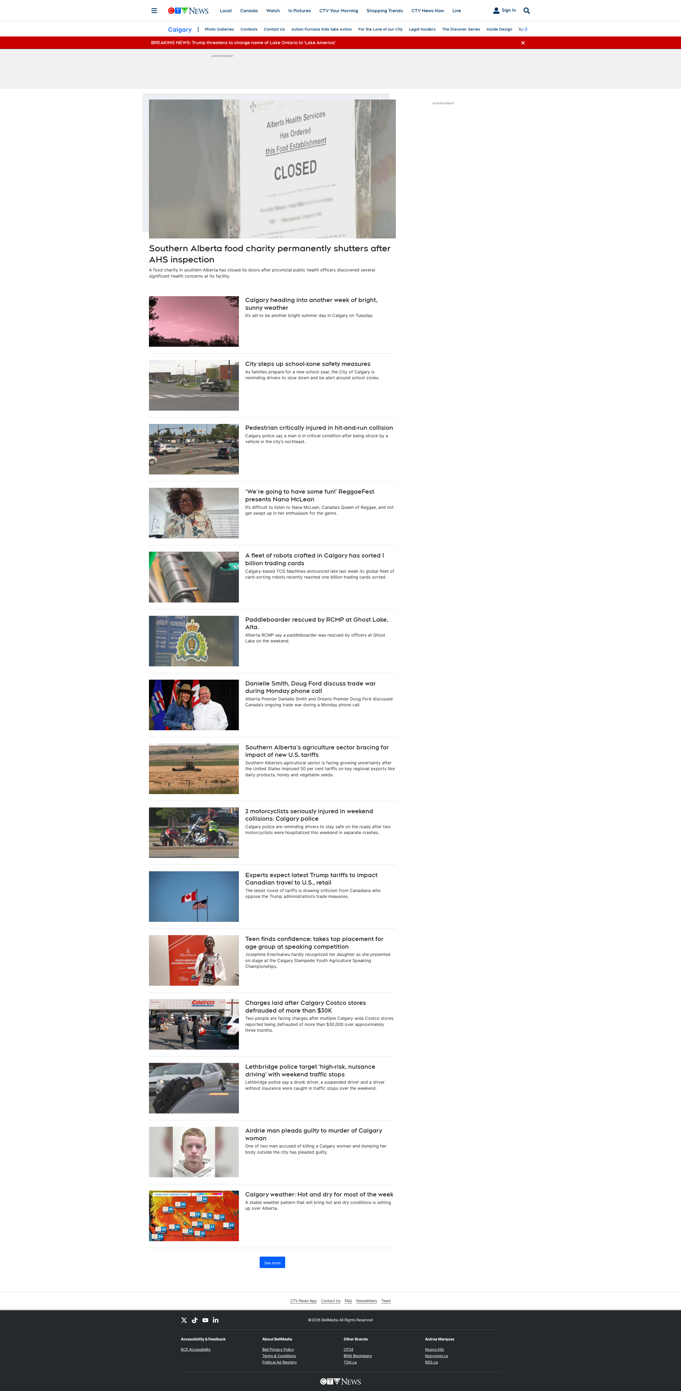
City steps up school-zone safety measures (308, 363)
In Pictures (299, 10)
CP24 (348, 1349)
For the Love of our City (380, 29)
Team (386, 1300)
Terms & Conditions (279, 1355)
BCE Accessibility (196, 1349)
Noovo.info (434, 1349)
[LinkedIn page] (216, 1320)
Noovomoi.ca (436, 1355)
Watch (273, 10)
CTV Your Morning (338, 10)
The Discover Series (461, 29)
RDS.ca (431, 1362)
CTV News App (303, 1300)
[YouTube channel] (205, 1320)
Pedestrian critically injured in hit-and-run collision (319, 427)
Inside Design (499, 29)
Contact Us (274, 29)
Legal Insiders (422, 29)
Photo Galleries (219, 29)
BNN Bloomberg (358, 1355)
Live (456, 10)
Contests (249, 29)
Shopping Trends (385, 10)
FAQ (348, 1300)
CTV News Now (428, 10)
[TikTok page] (195, 1320)
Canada (249, 10)
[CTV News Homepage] (188, 10)
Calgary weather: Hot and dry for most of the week (319, 1194)
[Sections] (154, 10)
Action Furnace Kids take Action (321, 29)
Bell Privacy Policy (278, 1349)
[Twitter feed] (184, 1320)
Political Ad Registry (279, 1362)
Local (226, 10)
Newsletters (366, 1300)
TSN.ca (350, 1362)
